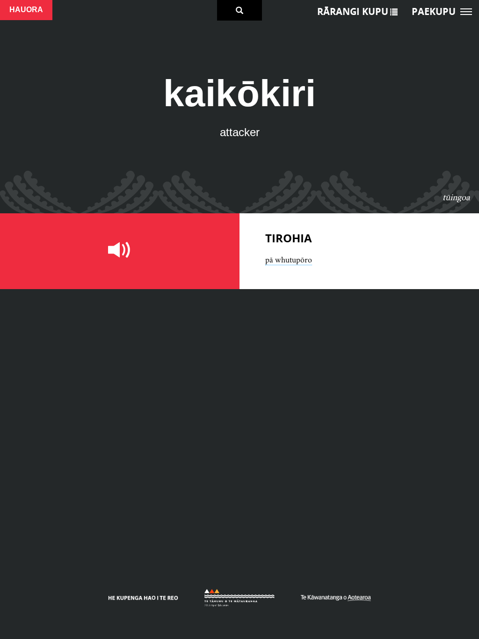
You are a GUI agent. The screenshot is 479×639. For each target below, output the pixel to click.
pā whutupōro (288, 259)
